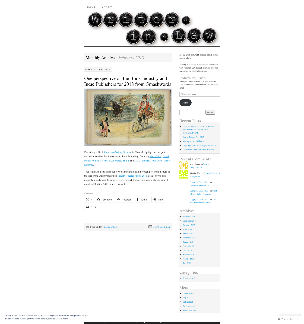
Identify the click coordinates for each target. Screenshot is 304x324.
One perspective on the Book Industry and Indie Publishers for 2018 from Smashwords (127, 81)
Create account (189, 293)
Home (91, 7)
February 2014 (189, 237)
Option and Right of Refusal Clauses (198, 149)
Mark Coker (155, 156)
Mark (137, 160)
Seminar (127, 152)
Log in (185, 297)
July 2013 (187, 262)
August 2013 (188, 258)
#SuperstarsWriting (113, 152)
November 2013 (190, 246)
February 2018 (189, 216)
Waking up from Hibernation (195, 141)
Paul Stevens (101, 160)
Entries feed (188, 301)
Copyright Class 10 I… (199, 182)
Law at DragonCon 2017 (193, 136)
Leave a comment (161, 226)
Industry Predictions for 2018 (132, 175)
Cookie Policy (62, 318)
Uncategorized (109, 226)
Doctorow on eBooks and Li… (203, 185)
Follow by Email (193, 78)
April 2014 (187, 229)
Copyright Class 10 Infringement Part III (200, 145)
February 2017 (189, 224)
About (107, 7)
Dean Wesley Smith (119, 160)
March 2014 (188, 233)
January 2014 (188, 241)
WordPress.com (189, 310)
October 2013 (188, 250)
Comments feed (189, 305)
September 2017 (190, 220)
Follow (185, 102)
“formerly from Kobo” (151, 160)
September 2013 (190, 254)
